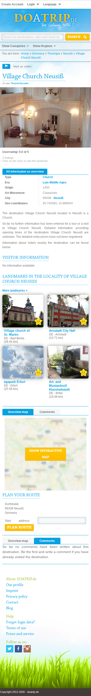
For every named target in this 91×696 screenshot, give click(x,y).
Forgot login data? (20, 622)
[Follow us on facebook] (18, 648)
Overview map (18, 412)
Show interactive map (45, 454)
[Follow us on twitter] (9, 648)
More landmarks (13, 290)
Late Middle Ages (54, 182)
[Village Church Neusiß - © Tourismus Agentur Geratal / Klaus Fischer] (45, 117)
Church (48, 177)
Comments (47, 412)
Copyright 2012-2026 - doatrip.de (19, 691)
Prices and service (20, 634)
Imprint (12, 591)
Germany (38, 53)
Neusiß (68, 53)
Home (25, 53)
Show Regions (42, 46)
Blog (9, 608)
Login (31, 4)
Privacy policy (16, 597)
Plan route (19, 528)
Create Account (12, 4)
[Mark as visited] (6, 66)
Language (50, 4)
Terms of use (16, 628)
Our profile (14, 585)
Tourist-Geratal (19, 83)
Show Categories (13, 46)
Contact (12, 602)
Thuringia (53, 53)
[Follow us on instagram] (27, 648)
